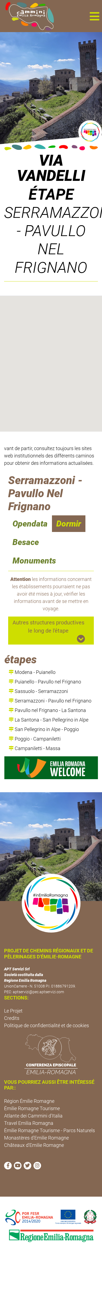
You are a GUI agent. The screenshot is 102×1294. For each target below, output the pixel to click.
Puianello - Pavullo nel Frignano (47, 682)
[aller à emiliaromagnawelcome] (51, 767)
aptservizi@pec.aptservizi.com (38, 992)
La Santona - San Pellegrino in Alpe (51, 720)
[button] (94, 16)
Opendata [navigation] (30, 523)
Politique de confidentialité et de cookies (46, 1025)
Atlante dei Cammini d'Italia (33, 1116)
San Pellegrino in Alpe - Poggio (46, 729)
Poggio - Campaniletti (37, 739)
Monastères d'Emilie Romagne (36, 1138)
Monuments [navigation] (34, 560)
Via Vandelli (51, 168)
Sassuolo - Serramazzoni (41, 691)
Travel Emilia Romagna (28, 1123)
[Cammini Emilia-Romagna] (27, 16)
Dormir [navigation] (68, 523)
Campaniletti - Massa (37, 748)
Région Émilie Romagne (29, 1101)
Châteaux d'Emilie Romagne (34, 1145)
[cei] (51, 1054)
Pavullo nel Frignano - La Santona (50, 710)
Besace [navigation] (26, 542)
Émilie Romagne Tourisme (32, 1108)
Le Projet (13, 1011)
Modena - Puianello (34, 672)
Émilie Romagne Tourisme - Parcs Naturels (49, 1130)
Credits (11, 1018)
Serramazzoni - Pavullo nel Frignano (52, 701)
